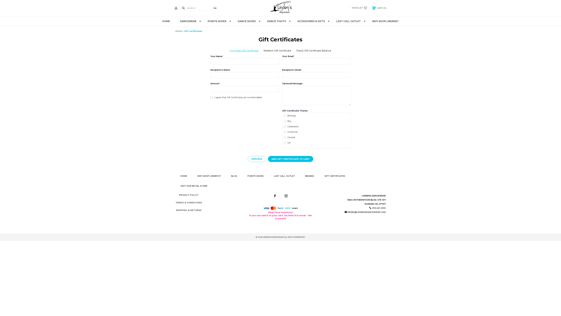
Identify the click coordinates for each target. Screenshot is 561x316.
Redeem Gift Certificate (277, 50)
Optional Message (292, 84)
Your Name (217, 56)
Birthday (291, 116)
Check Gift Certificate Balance (313, 50)
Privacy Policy (189, 195)
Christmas (292, 132)
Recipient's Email (292, 70)
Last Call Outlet (348, 21)
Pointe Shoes (217, 21)
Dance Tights (276, 21)
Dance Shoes (247, 21)
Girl (289, 143)
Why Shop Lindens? (385, 21)
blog (234, 176)
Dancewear (188, 21)
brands (309, 176)
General (291, 137)
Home (166, 21)
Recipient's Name (220, 70)
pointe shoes (255, 176)
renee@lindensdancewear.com (367, 212)
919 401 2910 (379, 208)
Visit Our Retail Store (193, 186)
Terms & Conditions (189, 202)
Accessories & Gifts (311, 21)
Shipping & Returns (189, 210)
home (183, 176)
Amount (215, 84)
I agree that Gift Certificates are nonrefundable (238, 97)
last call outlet (284, 176)
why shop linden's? (209, 176)
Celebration (293, 127)
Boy (289, 121)
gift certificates (334, 176)
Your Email (288, 56)
